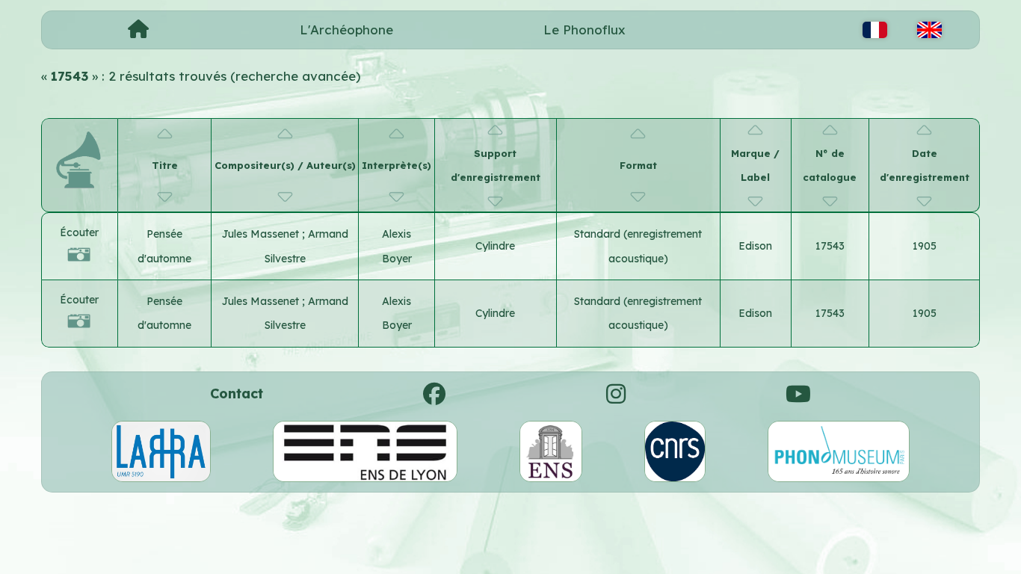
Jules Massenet (262, 234)
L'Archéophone (346, 29)
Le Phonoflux (584, 29)
